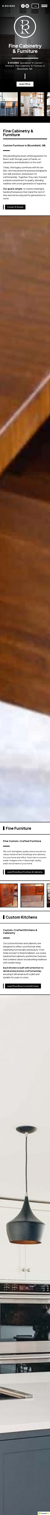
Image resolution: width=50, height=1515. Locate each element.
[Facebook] (27, 6)
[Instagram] (23, 6)
